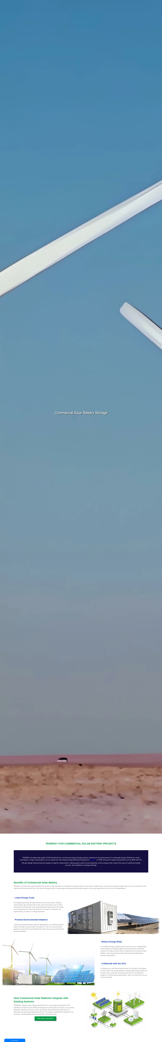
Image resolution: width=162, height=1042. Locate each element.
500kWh (93, 860)
